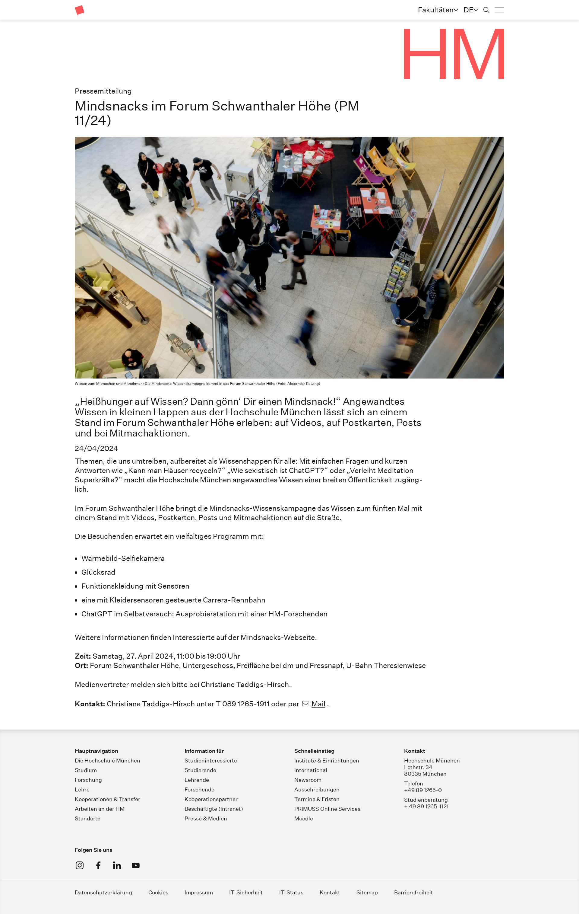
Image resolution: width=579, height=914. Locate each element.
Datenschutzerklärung (103, 892)
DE (468, 9)
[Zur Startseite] (79, 10)
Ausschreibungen (317, 789)
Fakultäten (436, 9)
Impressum (199, 892)
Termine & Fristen (317, 799)
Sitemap (367, 892)
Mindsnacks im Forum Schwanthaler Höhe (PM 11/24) (217, 113)
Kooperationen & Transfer (107, 799)
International (310, 770)
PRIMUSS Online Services (327, 809)
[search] (486, 10)
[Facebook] (98, 865)
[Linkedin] (117, 865)
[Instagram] (79, 865)
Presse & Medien (206, 818)
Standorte (87, 818)
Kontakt (330, 892)
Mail (318, 703)
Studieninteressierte (211, 760)
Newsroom (307, 780)
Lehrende (197, 780)
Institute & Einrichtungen (326, 760)
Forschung (88, 780)
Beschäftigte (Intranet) (214, 809)
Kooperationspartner (211, 799)
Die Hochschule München (107, 760)
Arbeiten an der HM (100, 809)
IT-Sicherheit (246, 892)
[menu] (499, 10)
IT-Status (291, 892)
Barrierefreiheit (413, 892)
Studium (86, 770)
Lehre (82, 789)
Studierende (200, 770)
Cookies (158, 892)
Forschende (199, 789)
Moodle (303, 818)
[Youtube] (136, 865)
